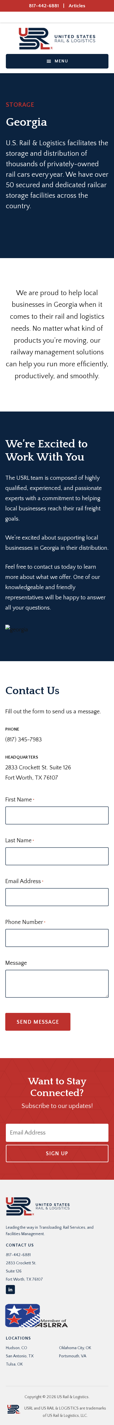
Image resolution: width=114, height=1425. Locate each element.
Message (16, 963)
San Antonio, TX (20, 1356)
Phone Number (25, 922)
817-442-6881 (44, 5)
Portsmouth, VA (72, 1356)
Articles (77, 5)
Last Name (19, 840)
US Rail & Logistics (57, 39)
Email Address (24, 881)
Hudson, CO (16, 1348)
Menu (61, 61)
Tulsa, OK (14, 1364)
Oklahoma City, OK (75, 1348)
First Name (19, 799)
